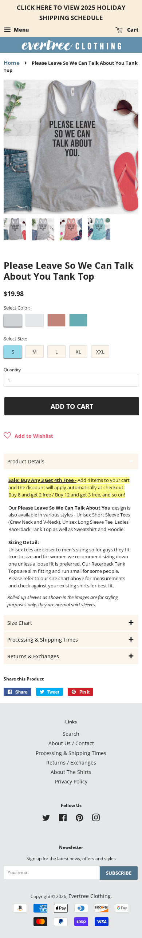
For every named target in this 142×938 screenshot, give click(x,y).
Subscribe (118, 873)
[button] (28, 436)
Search (71, 733)
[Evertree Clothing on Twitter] (46, 818)
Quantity (12, 370)
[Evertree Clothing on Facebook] (63, 818)
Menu (20, 29)
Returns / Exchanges (71, 762)
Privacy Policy (71, 781)
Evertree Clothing (89, 896)
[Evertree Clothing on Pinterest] (79, 818)
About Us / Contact (71, 743)
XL (78, 351)
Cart (132, 29)
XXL (100, 351)
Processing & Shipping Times (71, 753)
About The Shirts (71, 772)
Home (12, 62)
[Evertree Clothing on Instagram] (96, 818)
